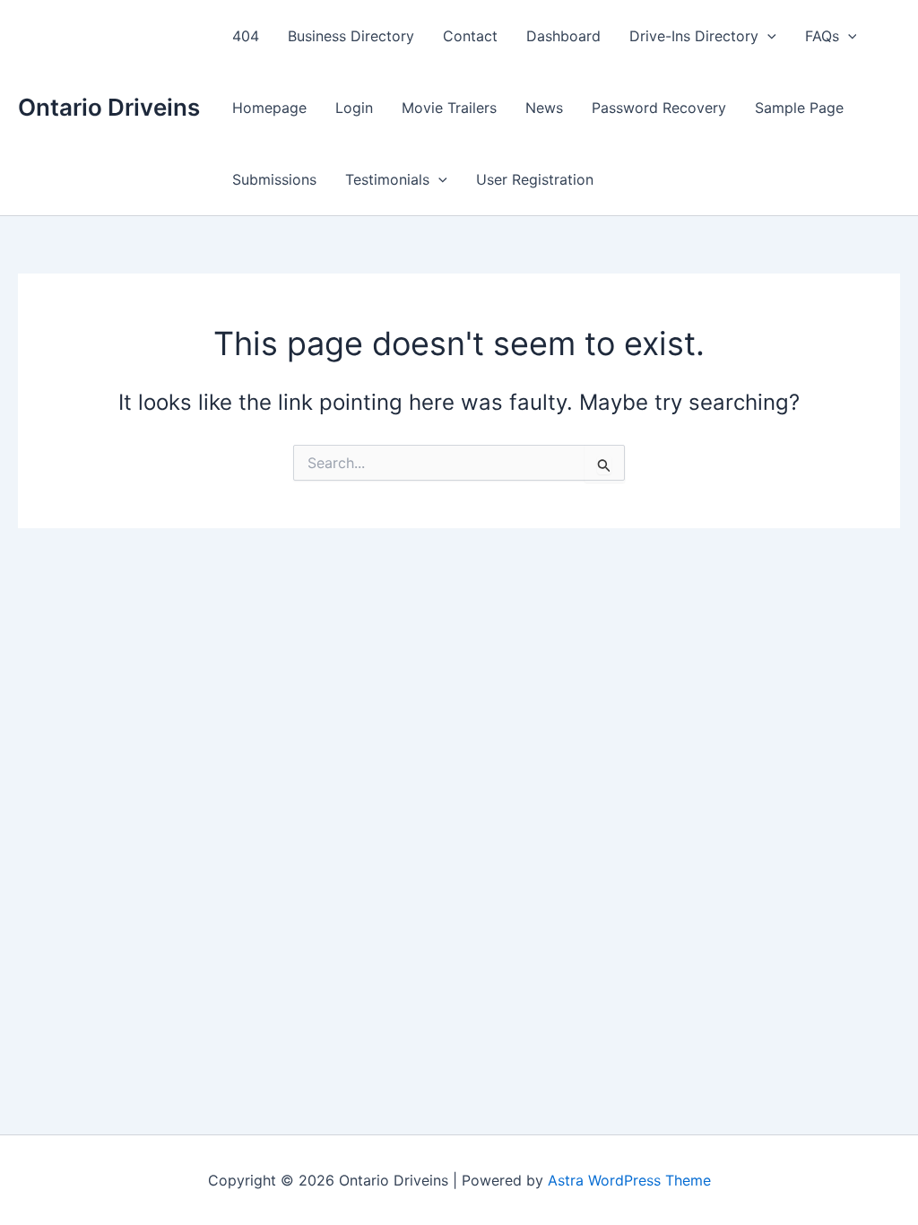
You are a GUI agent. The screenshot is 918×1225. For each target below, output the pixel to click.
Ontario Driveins (109, 107)
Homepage (269, 108)
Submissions (274, 179)
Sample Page (799, 108)
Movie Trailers (449, 108)
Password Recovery (659, 108)
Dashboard (563, 36)
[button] (767, 36)
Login (354, 108)
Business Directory (351, 36)
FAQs (822, 36)
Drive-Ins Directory (693, 36)
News (544, 108)
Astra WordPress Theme (629, 1180)
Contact (470, 36)
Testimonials (387, 179)
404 (245, 36)
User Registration (534, 179)
